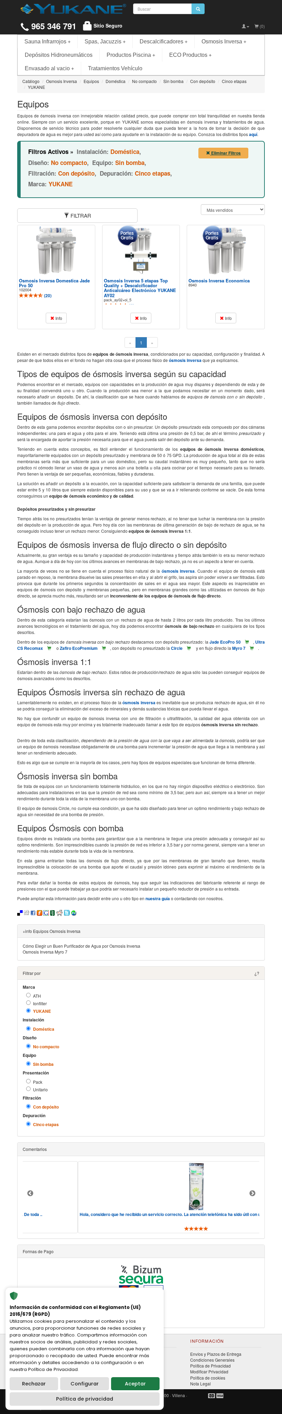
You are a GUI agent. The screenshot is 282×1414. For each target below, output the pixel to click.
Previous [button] (30, 1193)
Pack (37, 1082)
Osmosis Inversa (224, 41)
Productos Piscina (131, 55)
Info (58, 318)
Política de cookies (207, 1378)
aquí (253, 134)
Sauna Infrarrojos (47, 41)
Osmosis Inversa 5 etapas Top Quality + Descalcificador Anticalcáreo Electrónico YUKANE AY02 (140, 288)
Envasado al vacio (49, 68)
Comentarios (35, 1149)
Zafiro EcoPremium (79, 648)
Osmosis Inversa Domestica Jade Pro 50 (54, 283)
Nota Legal (200, 1383)
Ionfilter (40, 1003)
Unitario (40, 1089)
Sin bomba (43, 1064)
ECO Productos (190, 55)
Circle (177, 648)
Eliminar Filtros (225, 153)
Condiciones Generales (212, 1360)
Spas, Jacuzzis (105, 41)
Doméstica (43, 1029)
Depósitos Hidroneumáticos (59, 55)
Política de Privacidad (210, 1366)
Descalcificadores (163, 41)
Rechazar (34, 1383)
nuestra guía (157, 898)
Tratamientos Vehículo (115, 68)
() (47, 295)
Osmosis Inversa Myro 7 (45, 952)
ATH (37, 996)
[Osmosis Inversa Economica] (226, 250)
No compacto (46, 1047)
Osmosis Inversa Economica (219, 280)
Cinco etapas (46, 1124)
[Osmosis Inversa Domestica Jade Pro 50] (56, 250)
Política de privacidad (84, 1398)
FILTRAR (80, 215)
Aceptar (135, 1383)
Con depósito (46, 1107)
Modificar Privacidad (209, 1371)
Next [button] (252, 1193)
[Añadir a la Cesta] (247, 642)
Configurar (84, 1383)
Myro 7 (239, 648)
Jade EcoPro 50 (225, 642)
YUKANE (42, 1011)
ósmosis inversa (185, 360)
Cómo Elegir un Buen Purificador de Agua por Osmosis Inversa (81, 946)
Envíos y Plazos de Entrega (215, 1354)
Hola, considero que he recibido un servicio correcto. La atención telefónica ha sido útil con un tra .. (149, 1214)
